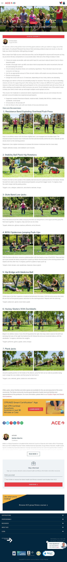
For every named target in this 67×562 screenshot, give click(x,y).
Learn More (34, 409)
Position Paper (51, 394)
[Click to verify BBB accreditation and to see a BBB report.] (31, 553)
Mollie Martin (13, 40)
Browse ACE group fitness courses (33, 505)
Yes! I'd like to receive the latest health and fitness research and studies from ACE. (31, 479)
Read (32, 454)
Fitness (33, 22)
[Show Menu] (2, 3)
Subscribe (33, 484)
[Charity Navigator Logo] (21, 553)
